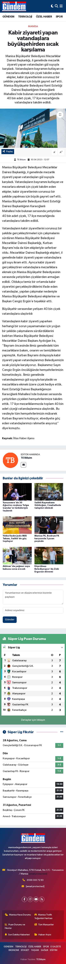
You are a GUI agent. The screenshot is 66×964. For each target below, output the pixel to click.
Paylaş (9, 151)
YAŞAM (35, 950)
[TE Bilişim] (10, 460)
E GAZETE (56, 946)
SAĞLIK (44, 950)
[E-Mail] (23, 465)
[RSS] (41, 899)
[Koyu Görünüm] (52, 6)
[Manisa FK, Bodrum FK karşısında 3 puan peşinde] (48, 525)
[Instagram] (30, 899)
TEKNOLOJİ (25, 16)
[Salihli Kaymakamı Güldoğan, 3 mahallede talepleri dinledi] (48, 491)
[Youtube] (36, 899)
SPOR (59, 16)
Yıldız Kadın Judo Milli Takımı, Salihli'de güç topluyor (15, 538)
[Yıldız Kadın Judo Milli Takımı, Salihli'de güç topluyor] (17, 525)
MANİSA (33, 26)
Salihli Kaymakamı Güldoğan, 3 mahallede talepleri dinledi (47, 505)
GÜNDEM (8, 16)
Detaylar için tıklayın (33, 720)
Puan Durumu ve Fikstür (15, 926)
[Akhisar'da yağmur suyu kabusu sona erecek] (17, 555)
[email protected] (38, 874)
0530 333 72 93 (35, 880)
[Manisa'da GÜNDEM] (14, 6)
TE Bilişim (21, 160)
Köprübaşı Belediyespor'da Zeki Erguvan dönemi (46, 569)
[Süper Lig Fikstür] (61, 732)
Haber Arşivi (44, 934)
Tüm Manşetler (46, 924)
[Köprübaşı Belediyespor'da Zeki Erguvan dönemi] (48, 555)
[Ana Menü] (61, 6)
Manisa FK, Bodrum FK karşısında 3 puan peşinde (46, 538)
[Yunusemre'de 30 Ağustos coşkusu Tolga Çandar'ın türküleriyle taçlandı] (17, 491)
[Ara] (56, 6)
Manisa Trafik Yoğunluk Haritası (43, 916)
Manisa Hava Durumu (20, 914)
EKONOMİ (14, 950)
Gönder (9, 619)
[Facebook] (24, 899)
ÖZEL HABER (44, 16)
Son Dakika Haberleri (19, 934)
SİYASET (25, 950)
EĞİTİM (53, 950)
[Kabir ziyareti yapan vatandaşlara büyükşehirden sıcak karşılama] (33, 128)
